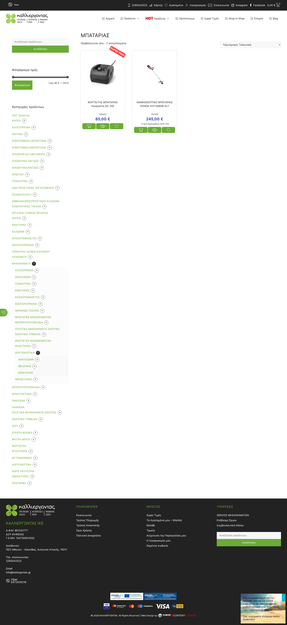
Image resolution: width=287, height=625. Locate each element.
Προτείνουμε (186, 18)
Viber (16, 4)
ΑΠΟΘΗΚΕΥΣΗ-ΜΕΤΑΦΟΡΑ (28, 154)
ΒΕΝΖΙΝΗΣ (24, 366)
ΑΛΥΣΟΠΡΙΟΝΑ (21, 127)
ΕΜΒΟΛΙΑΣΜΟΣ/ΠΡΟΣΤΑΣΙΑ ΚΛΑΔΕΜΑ (35, 201)
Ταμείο (150, 530)
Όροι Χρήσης (84, 530)
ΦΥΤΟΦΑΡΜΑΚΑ (22, 457)
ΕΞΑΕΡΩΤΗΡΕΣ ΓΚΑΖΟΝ (26, 206)
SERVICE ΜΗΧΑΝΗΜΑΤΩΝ (233, 515)
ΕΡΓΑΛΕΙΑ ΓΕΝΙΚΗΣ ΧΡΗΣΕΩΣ (30, 212)
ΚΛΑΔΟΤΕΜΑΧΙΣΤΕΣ (24, 238)
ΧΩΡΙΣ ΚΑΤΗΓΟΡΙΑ (23, 471)
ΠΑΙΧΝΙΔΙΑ (18, 407)
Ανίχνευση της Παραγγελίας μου (166, 535)
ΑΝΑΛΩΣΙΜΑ (23, 277)
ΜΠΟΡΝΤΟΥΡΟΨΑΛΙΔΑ (29, 322)
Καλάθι (150, 525)
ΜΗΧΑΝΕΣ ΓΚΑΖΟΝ (27, 310)
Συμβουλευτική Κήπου (230, 525)
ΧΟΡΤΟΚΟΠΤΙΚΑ (25, 352)
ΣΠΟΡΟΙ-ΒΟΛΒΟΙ (22, 432)
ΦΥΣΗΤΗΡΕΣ (23, 346)
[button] (138, 18)
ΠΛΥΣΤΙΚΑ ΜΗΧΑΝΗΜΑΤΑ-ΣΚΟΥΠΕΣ (37, 329)
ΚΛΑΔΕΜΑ (18, 231)
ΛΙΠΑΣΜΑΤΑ (19, 256)
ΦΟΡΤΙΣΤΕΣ (19, 445)
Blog (275, 18)
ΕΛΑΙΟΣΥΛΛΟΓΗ (22, 194)
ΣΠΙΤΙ (15, 425)
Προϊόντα (129, 18)
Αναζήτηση (40, 48)
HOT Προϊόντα (20, 115)
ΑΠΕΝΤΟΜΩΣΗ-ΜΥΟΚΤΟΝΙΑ (29, 140)
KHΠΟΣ (16, 120)
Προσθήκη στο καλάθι (89, 126)
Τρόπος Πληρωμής (87, 520)
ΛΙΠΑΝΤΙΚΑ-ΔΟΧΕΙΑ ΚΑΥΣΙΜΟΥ (31, 251)
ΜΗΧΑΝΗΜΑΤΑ (21, 263)
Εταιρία (258, 18)
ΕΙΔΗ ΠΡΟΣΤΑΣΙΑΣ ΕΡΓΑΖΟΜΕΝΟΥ (33, 187)
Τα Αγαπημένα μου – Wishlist (164, 520)
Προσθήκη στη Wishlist (116, 126)
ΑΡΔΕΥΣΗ (18, 174)
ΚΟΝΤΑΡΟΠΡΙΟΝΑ (23, 245)
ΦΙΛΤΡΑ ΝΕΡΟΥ (21, 439)
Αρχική (109, 18)
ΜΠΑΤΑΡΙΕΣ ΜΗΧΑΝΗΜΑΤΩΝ (33, 317)
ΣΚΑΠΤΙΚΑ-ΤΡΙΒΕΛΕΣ (28, 334)
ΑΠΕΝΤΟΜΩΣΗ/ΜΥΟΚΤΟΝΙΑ (29, 147)
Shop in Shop (236, 18)
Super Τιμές (211, 18)
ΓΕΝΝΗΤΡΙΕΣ (20, 181)
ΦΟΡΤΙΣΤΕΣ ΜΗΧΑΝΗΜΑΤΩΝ (33, 340)
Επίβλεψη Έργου (227, 520)
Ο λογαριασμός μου (158, 540)
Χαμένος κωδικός (157, 545)
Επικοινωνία (83, 515)
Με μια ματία (102, 126)
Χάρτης (158, 5)
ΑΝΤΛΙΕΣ (17, 134)
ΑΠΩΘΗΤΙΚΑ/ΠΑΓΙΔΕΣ (25, 167)
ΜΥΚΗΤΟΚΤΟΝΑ (22, 393)
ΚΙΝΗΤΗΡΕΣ (19, 224)
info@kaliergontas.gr (18, 572)
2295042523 (139, 5)
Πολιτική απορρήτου (88, 535)
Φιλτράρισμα (22, 85)
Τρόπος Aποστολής (88, 525)
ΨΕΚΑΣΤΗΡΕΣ (23, 379)
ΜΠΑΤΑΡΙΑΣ (25, 372)
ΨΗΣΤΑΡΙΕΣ (19, 483)
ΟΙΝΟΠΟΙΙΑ (18, 400)
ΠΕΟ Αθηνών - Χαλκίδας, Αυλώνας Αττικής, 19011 (36, 549)
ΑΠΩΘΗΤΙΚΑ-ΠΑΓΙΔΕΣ (25, 160)
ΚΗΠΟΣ (16, 218)
